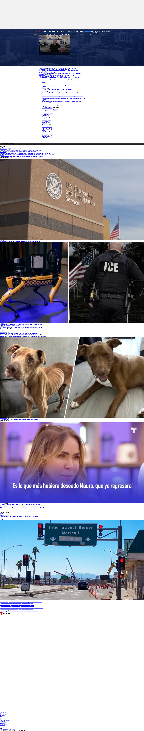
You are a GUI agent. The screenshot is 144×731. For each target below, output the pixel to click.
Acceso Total (2, 715)
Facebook (86, 34)
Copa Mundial (52, 31)
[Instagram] (47, 678)
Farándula (43, 95)
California (2, 155)
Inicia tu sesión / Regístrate (96, 29)
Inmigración (69, 31)
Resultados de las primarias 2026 (73, 34)
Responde (76, 31)
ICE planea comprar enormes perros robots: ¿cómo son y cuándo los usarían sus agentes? (22, 324)
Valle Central (44, 88)
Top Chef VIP (64, 34)
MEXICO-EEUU (3, 600)
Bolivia (43, 100)
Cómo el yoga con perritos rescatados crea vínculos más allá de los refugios (18, 333)
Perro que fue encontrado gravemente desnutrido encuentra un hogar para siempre (20, 419)
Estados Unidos (42, 75)
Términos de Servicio (4, 719)
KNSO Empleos (3, 722)
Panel (92, 30)
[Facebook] (47, 646)
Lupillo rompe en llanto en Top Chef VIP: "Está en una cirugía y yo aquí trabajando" (46, 121)
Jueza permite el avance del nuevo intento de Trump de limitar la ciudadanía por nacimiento (22, 327)
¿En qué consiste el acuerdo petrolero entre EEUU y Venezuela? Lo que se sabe (19, 516)
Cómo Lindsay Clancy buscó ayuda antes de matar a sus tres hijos (47, 127)
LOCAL (58, 31)
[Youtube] (47, 709)
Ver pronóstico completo (55, 110)
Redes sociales (44, 103)
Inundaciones (44, 135)
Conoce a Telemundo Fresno (5, 718)
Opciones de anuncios (4, 728)
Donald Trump (44, 129)
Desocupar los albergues (4, 332)
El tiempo (63, 31)
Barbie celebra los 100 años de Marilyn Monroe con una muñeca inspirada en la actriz (62, 96)
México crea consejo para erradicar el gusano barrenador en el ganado (17, 605)
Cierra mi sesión (94, 32)
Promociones (2, 725)
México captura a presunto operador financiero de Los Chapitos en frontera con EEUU (21, 602)
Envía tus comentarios (4, 724)
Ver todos (43, 82)
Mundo (1, 717)
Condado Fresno (42, 68)
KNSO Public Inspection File (5, 720)
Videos (80, 31)
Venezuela (2, 515)
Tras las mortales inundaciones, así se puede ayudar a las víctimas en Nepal (60, 79)
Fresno (43, 84)
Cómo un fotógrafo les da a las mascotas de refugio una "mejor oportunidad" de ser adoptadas (23, 336)
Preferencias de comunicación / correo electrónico (101, 31)
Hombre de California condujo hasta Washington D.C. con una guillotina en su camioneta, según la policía (25, 153)
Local (1, 710)
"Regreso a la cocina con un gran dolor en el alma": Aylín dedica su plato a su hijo (20, 504)
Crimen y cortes (3, 152)
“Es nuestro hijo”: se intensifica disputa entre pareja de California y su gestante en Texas (21, 156)
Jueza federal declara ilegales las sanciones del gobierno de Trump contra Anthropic (20, 150)
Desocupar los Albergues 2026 (43, 34)
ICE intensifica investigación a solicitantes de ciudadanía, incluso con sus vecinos (20, 241)
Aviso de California (3, 727)
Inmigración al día (3, 712)
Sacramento (44, 97)
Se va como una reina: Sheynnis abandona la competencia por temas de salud (19, 511)
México (1, 713)
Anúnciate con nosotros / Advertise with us (7, 729)
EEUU (1, 711)
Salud (1, 716)
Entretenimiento (3, 714)
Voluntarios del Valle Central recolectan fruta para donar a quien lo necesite (60, 92)
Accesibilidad (2, 721)
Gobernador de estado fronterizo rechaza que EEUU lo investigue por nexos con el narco (21, 608)
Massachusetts (44, 124)
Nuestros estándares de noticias (5, 717)
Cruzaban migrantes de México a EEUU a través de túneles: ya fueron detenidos (19, 611)
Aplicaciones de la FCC (4, 723)
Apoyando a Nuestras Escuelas (55, 34)
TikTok (82, 34)
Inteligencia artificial (3, 149)
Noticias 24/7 (88, 31)
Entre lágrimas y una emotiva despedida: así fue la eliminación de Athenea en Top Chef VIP (22, 507)
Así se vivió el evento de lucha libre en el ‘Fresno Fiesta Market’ (57, 89)
